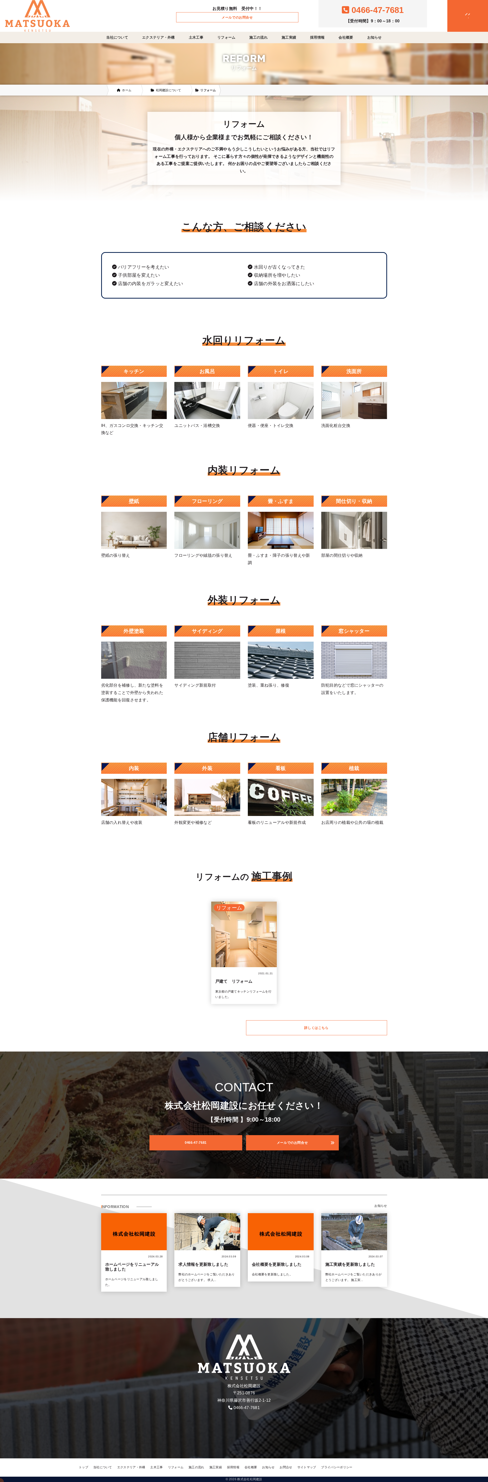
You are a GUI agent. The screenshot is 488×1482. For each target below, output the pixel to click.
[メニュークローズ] (461, 16)
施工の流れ (258, 37)
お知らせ (374, 37)
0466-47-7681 (247, 1408)
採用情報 (317, 37)
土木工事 (196, 37)
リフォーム (226, 37)
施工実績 (289, 37)
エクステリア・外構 (158, 37)
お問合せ (286, 1467)
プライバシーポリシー (336, 1467)
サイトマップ (306, 1467)
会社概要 (346, 37)
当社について (117, 37)
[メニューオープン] (460, 14)
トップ (83, 1467)
